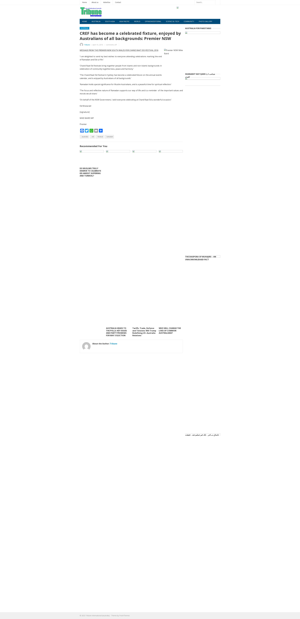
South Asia (110, 21)
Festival (100, 137)
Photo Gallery (205, 21)
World (137, 21)
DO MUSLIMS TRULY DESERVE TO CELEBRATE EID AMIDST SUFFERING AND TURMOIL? (90, 172)
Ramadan (110, 137)
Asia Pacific (124, 21)
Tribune (87, 45)
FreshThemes (124, 615)
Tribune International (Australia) (98, 615)
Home (84, 2)
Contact (118, 2)
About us (95, 2)
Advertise (106, 2)
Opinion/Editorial (153, 21)
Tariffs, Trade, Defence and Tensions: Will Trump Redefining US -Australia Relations (144, 332)
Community (189, 21)
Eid (93, 137)
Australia (96, 21)
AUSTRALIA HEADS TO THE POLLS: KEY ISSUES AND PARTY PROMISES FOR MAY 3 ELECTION (116, 332)
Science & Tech (172, 21)
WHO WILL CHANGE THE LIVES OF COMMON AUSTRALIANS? (170, 330)
